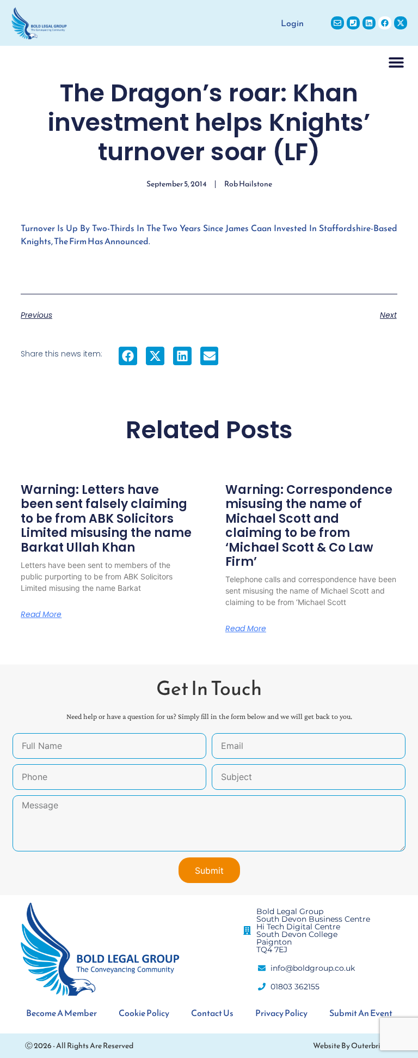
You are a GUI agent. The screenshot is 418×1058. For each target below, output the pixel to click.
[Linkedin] (369, 22)
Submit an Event (360, 1012)
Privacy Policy (281, 1012)
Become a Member (61, 1012)
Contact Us (212, 1012)
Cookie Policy (144, 1012)
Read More (41, 614)
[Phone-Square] (353, 22)
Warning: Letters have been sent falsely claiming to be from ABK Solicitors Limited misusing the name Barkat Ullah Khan (106, 518)
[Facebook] (384, 22)
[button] (396, 62)
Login (292, 22)
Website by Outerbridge (353, 1045)
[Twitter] (400, 22)
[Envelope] (337, 22)
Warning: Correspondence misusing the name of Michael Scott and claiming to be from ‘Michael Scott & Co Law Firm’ (308, 525)
